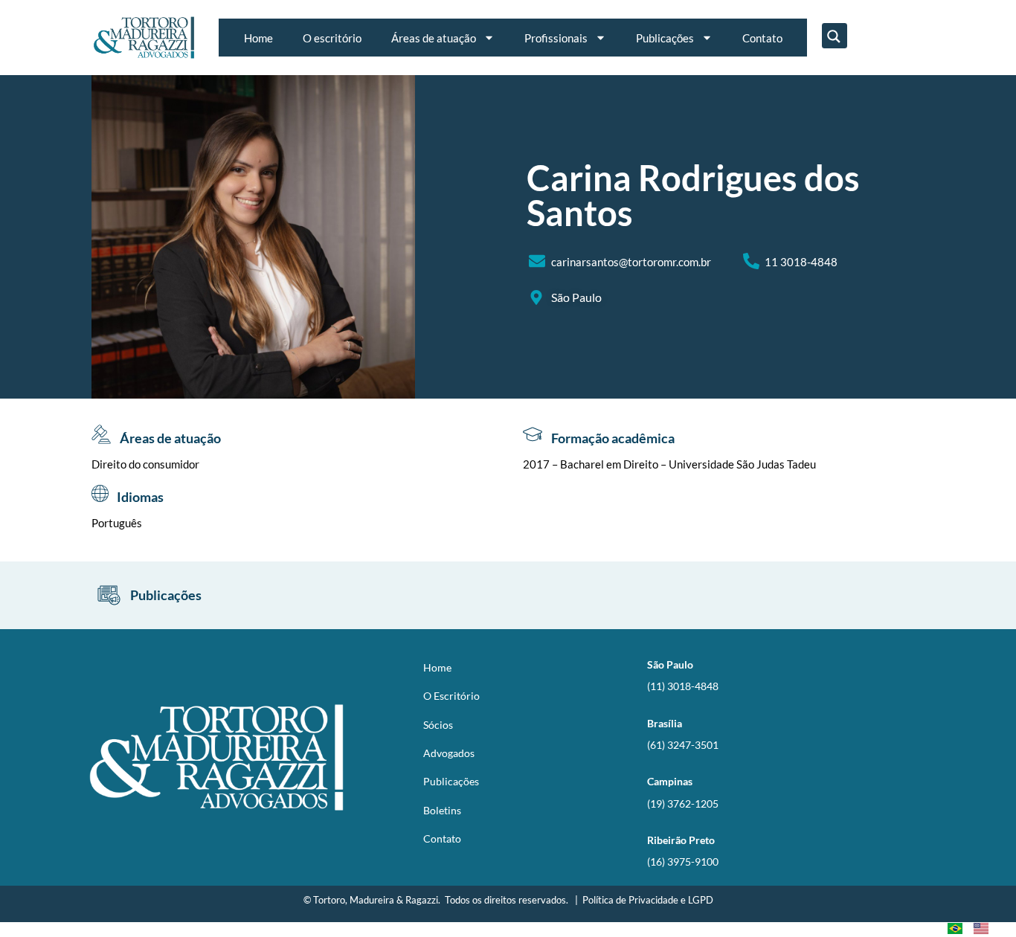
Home (258, 38)
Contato (762, 38)
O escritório (332, 38)
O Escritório (451, 695)
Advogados (449, 753)
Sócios (438, 724)
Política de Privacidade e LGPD (647, 900)
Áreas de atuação (433, 38)
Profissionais (556, 38)
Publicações (665, 38)
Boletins (442, 810)
